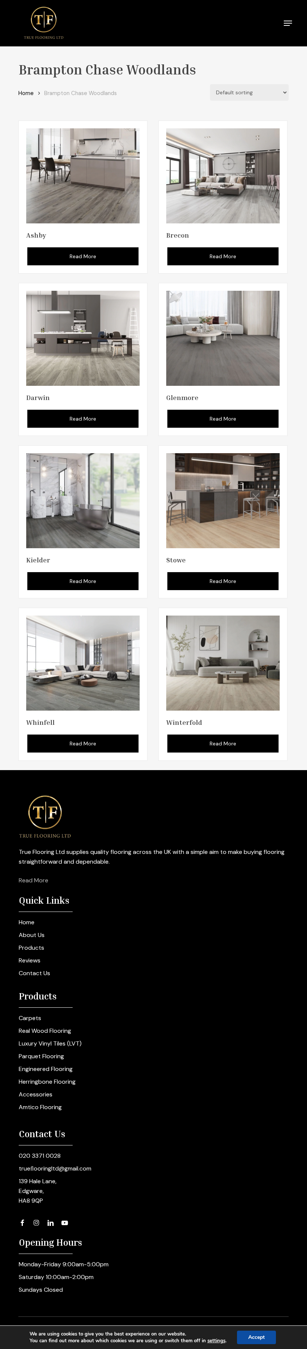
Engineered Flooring (46, 1069)
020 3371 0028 (40, 1156)
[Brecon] (223, 175)
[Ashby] (83, 175)
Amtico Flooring (40, 1107)
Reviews (29, 960)
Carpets (30, 1018)
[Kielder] (83, 500)
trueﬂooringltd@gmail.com (55, 1168)
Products (31, 948)
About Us (32, 935)
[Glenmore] (223, 338)
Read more (83, 256)
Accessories (35, 1094)
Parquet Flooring (41, 1056)
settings (216, 1340)
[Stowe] (223, 500)
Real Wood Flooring (45, 1031)
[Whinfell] (83, 663)
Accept (256, 1337)
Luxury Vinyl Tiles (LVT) (50, 1043)
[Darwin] (83, 338)
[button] (288, 23)
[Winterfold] (223, 663)
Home (26, 93)
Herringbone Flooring (47, 1082)
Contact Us (34, 973)
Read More (33, 880)
